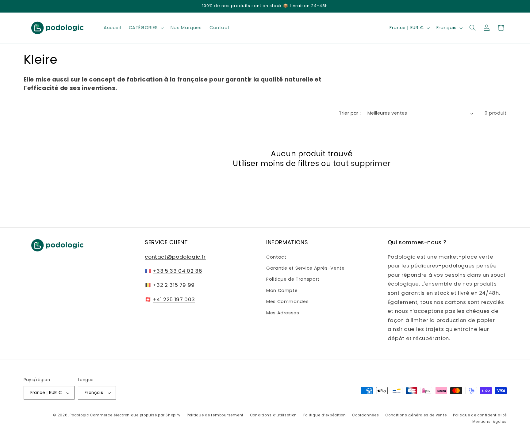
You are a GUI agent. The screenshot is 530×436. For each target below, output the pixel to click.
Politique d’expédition (324, 415)
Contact (276, 257)
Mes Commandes (287, 301)
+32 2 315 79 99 (174, 285)
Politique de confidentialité (480, 415)
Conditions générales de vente (416, 415)
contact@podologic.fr (175, 256)
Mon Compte (282, 290)
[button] (146, 28)
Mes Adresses (282, 312)
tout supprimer (361, 163)
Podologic (79, 415)
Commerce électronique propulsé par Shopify (135, 415)
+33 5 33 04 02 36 (177, 271)
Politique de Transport (293, 279)
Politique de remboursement (215, 415)
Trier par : (350, 113)
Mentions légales (489, 421)
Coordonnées (365, 415)
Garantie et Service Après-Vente (305, 268)
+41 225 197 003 (174, 299)
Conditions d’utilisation (273, 415)
